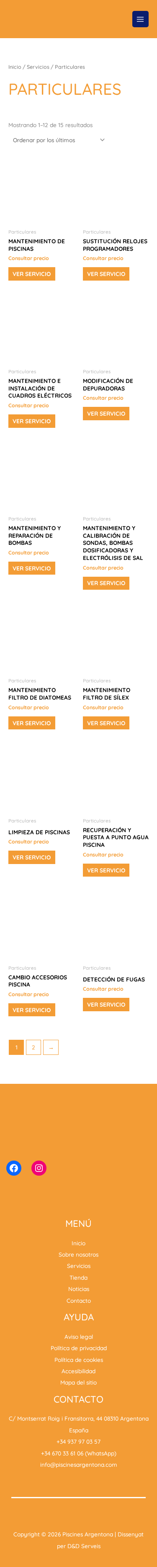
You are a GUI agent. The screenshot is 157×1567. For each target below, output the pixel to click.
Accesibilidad (78, 1370)
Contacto (79, 1300)
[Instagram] (38, 1168)
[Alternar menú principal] (140, 19)
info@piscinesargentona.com (78, 1464)
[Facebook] (13, 1168)
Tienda (78, 1277)
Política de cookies (78, 1359)
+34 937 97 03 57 (78, 1441)
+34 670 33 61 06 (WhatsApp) (78, 1453)
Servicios (38, 66)
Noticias (78, 1288)
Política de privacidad (79, 1347)
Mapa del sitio (78, 1382)
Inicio (14, 66)
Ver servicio (32, 273)
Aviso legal (78, 1336)
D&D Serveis (83, 1545)
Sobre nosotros (78, 1254)
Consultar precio (28, 258)
